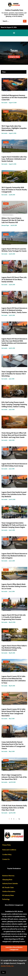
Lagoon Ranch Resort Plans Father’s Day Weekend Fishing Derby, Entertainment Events (14, 648)
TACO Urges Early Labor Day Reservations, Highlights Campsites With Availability (14, 128)
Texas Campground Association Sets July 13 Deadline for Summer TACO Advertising (14, 374)
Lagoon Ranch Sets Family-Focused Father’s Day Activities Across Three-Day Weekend (14, 494)
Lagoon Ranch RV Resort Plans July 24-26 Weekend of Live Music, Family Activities (14, 279)
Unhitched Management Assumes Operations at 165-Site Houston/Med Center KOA (14, 97)
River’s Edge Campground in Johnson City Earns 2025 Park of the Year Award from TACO (14, 777)
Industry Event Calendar (10, 883)
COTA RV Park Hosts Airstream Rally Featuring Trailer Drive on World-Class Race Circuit (14, 808)
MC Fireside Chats (8, 887)
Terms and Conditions (9, 850)
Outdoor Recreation (8, 891)
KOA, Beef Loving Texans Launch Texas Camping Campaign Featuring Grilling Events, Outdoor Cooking (14, 404)
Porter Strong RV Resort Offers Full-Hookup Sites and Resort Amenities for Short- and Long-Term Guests (14, 435)
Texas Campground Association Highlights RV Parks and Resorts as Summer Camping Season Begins (14, 525)
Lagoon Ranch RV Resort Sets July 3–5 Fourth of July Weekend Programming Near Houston (14, 617)
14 (19, 819)
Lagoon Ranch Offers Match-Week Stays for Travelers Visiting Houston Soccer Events (14, 586)
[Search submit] (24, 21)
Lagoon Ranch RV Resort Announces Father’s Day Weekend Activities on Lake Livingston (14, 556)
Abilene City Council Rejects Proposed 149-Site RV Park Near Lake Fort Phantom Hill (13, 220)
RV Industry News (8, 895)
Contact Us (6, 859)
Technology (5, 899)
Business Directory (8, 875)
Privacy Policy (6, 845)
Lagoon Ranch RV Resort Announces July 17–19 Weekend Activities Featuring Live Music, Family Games (14, 310)
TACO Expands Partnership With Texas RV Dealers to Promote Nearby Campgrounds (14, 190)
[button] (14, 32)
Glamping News (7, 879)
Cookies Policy (6, 854)
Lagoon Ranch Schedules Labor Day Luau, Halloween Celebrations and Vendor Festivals (14, 159)
